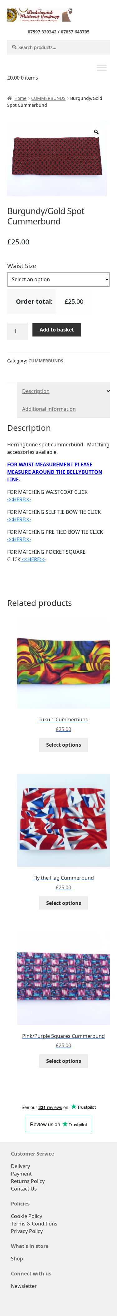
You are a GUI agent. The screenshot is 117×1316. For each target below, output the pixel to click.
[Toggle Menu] (102, 68)
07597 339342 (42, 32)
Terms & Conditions (34, 1223)
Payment (21, 1173)
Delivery (20, 1166)
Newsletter (24, 1286)
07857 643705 (75, 32)
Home (20, 98)
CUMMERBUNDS (48, 98)
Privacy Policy (27, 1231)
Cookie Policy (26, 1216)
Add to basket (57, 329)
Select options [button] (63, 903)
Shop (17, 1258)
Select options (63, 744)
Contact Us (24, 1188)
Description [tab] (36, 391)
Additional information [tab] (49, 408)
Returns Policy (28, 1181)
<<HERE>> (19, 499)
